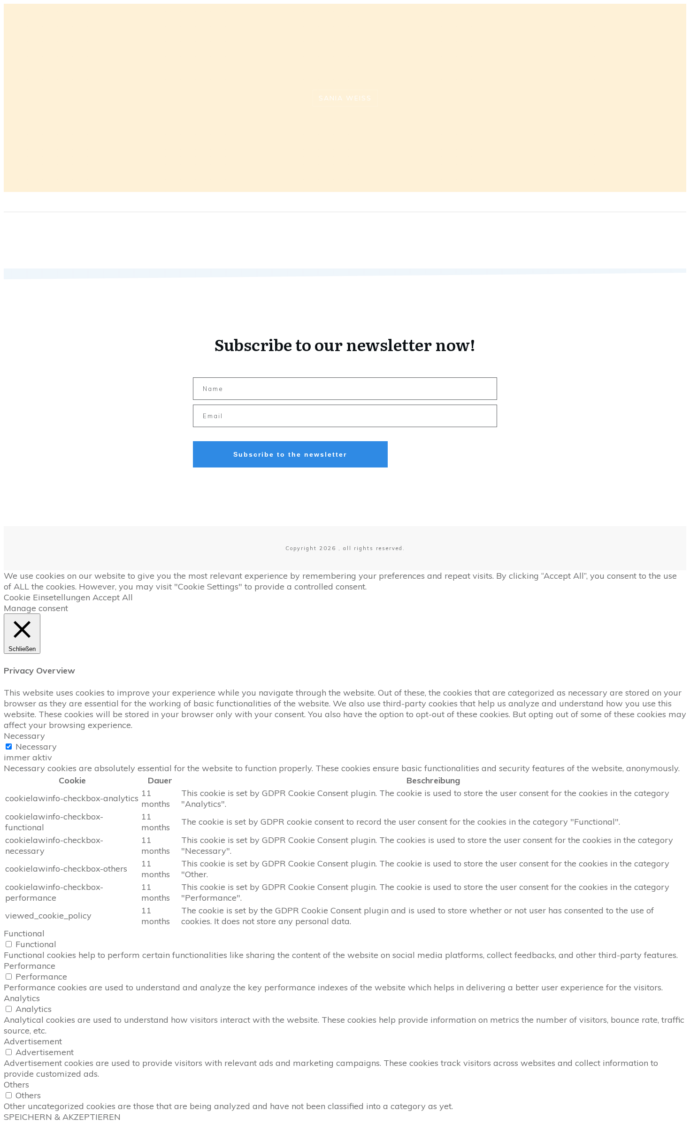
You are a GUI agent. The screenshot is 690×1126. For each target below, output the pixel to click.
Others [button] (16, 1084)
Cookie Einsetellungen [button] (47, 597)
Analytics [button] (22, 998)
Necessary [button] (24, 735)
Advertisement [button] (33, 1041)
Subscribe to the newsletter (290, 454)
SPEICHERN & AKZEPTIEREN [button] (62, 1116)
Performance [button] (29, 965)
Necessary (36, 746)
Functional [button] (24, 933)
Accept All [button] (112, 597)
